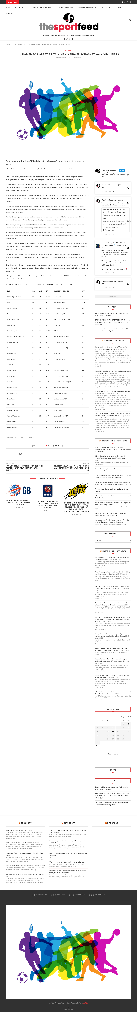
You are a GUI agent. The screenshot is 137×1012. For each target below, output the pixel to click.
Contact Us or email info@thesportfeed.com (76, 7)
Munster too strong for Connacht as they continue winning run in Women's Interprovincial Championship (112, 470)
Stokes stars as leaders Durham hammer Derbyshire (22, 842)
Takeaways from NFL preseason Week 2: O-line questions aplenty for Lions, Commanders (67, 872)
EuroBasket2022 (12, 437)
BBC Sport (26, 823)
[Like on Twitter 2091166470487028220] (111, 191)
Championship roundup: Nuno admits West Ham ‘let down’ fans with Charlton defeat (111, 348)
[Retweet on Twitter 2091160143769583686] (107, 235)
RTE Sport (112, 823)
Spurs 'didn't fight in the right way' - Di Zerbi (20, 830)
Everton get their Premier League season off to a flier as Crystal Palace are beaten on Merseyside (112, 521)
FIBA (22, 437)
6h (127, 185)
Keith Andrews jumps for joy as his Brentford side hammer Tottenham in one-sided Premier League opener (110, 458)
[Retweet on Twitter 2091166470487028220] (107, 191)
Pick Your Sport (22, 7)
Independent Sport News (114, 551)
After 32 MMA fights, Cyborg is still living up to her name (67, 862)
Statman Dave (107, 245)
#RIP (102, 188)
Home (8, 7)
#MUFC (111, 205)
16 (128, 731)
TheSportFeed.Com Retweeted (117, 243)
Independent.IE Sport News (114, 441)
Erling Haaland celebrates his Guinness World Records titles (46, 2)
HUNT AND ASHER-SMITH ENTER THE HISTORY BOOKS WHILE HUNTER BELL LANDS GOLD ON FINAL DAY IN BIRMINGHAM (112, 322)
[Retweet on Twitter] (107, 242)
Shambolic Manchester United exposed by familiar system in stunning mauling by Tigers (111, 514)
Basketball (18, 45)
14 (118, 731)
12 (108, 731)
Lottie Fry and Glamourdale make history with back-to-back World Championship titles (112, 330)
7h (102, 247)
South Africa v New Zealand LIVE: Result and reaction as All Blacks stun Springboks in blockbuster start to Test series (112, 619)
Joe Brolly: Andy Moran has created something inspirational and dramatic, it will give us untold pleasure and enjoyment (113, 449)
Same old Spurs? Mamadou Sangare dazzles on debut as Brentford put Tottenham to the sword (112, 587)
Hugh (21, 454)
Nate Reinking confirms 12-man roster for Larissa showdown (19, 502)
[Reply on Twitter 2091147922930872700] (103, 287)
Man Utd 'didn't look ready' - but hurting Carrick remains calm (25, 866)
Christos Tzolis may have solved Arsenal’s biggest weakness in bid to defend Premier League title (111, 660)
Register (121, 7)
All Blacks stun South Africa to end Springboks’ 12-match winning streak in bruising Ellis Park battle (113, 477)
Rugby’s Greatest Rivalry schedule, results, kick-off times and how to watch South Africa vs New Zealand (112, 635)
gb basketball (31, 437)
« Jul (96, 746)
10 (97, 731)
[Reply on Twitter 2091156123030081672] (103, 272)
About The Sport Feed (42, 7)
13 (113, 731)
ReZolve (85, 1003)
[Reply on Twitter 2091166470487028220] (103, 191)
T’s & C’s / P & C (107, 7)
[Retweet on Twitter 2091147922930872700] (107, 287)
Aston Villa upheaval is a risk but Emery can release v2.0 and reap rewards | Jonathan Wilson (113, 415)
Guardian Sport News (114, 341)
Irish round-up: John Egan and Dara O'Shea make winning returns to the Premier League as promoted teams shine (113, 483)
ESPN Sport (69, 823)
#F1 (102, 284)
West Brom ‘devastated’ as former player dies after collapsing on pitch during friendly (111, 649)
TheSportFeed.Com (109, 185)
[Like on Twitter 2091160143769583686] (111, 235)
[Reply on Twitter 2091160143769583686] (103, 235)
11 (102, 731)
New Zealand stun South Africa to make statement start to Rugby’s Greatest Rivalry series (112, 604)
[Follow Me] (99, 759)
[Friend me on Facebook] (96, 759)
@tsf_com (121, 185)
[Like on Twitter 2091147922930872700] (111, 287)
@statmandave (121, 245)
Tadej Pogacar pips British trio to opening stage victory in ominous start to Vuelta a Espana (112, 573)
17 (97, 735)
